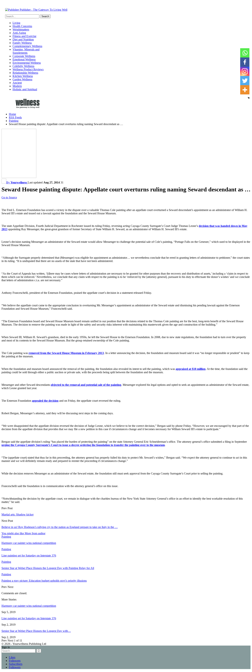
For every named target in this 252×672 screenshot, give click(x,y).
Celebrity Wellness (23, 66)
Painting (6, 536)
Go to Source (9, 197)
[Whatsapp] (244, 52)
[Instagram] (244, 71)
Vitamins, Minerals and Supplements (26, 51)
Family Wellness (22, 42)
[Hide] (248, 97)
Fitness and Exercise (24, 36)
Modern (17, 86)
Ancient (17, 82)
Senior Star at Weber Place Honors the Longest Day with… (36, 630)
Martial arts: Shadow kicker (17, 514)
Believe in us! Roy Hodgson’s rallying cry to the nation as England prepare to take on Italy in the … (59, 527)
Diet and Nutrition (23, 39)
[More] (244, 89)
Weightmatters (21, 29)
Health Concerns (22, 26)
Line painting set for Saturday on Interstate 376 (28, 618)
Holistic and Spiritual (25, 89)
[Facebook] (244, 62)
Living (16, 22)
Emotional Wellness (24, 59)
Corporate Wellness (24, 56)
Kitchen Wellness (23, 76)
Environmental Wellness (27, 62)
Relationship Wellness (25, 72)
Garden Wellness (22, 79)
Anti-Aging (19, 32)
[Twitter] (244, 80)
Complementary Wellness (27, 46)
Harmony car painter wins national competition (28, 605)
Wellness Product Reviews (28, 69)
